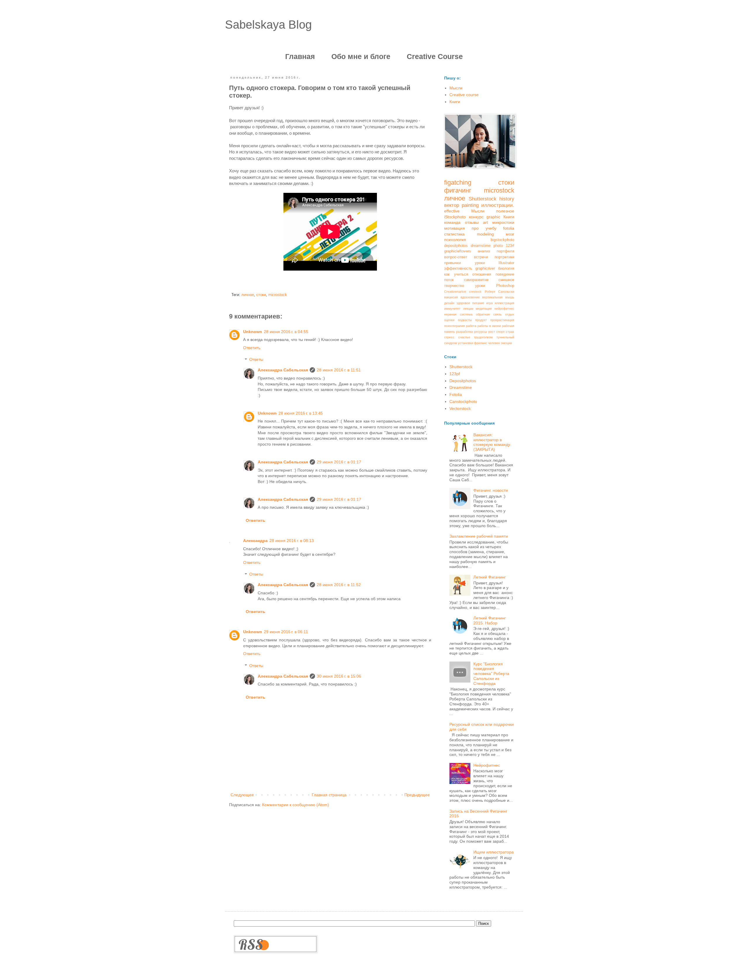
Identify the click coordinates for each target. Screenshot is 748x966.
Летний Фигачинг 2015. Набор (489, 620)
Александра (255, 540)
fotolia (508, 228)
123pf (454, 373)
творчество (454, 286)
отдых (509, 314)
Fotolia (455, 394)
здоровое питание (470, 303)
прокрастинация (502, 320)
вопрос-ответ (455, 257)
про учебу (484, 228)
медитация (484, 308)
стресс (449, 337)
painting (470, 205)
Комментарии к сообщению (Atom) (295, 804)
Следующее (242, 794)
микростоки (503, 222)
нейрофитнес (504, 308)
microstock (277, 295)
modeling (485, 234)
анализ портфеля (496, 251)
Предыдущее (417, 794)
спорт (500, 331)
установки (465, 343)
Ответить (251, 347)
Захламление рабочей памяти (478, 536)
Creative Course (435, 56)
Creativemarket (455, 291)
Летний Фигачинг (489, 577)
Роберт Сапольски (499, 291)
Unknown (252, 331)
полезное (505, 211)
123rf (510, 246)
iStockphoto (455, 216)
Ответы (256, 359)
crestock (475, 291)
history (506, 199)
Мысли (456, 88)
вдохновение (470, 297)
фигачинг (457, 190)
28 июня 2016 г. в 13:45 (300, 413)
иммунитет (452, 308)
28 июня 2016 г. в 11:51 (339, 370)
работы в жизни (489, 326)
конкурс (476, 216)
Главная (300, 56)
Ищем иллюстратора (493, 852)
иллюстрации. (497, 205)
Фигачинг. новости (490, 490)
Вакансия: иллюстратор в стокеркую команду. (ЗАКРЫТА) (492, 442)
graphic (493, 216)
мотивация (454, 228)
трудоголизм (483, 337)
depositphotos (456, 246)
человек (494, 343)
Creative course (464, 94)
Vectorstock (460, 408)
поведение (505, 274)
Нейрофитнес (486, 765)
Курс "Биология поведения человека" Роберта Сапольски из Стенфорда (491, 674)
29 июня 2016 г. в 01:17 (339, 462)
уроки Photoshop (494, 286)
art (485, 222)
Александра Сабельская (283, 370)
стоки (261, 295)
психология (455, 239)
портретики (504, 257)
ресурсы (480, 331)
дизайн (449, 303)
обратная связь (489, 314)
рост (491, 331)
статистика (454, 234)
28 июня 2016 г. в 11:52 (339, 584)
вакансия (451, 297)
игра (489, 303)
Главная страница (329, 794)
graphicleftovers (457, 251)
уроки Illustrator (495, 263)
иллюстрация (504, 303)
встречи (481, 257)
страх (510, 331)
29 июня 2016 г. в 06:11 (286, 631)
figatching (457, 182)
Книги (454, 101)
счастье (464, 337)
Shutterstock (482, 199)
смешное (506, 280)
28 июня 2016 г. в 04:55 (286, 331)
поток (449, 280)
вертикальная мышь (498, 297)
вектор (451, 205)
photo (498, 246)
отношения (481, 274)
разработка (464, 331)
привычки (452, 263)
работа (471, 326)
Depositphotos (462, 380)
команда (452, 222)
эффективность (458, 268)
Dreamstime (460, 387)
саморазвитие (476, 280)
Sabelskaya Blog (268, 24)
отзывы (472, 222)
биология (506, 268)
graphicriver (485, 268)
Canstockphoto (463, 401)
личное (247, 295)
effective (452, 211)
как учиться (456, 274)
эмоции (506, 343)
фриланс (480, 343)
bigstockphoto (502, 240)
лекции (468, 308)
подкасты (465, 320)
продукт (481, 320)
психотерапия (454, 326)
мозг (510, 234)
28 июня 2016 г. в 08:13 (291, 540)
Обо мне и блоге (360, 56)
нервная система (458, 314)
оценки (449, 320)
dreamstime (481, 246)
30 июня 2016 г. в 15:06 (339, 676)
